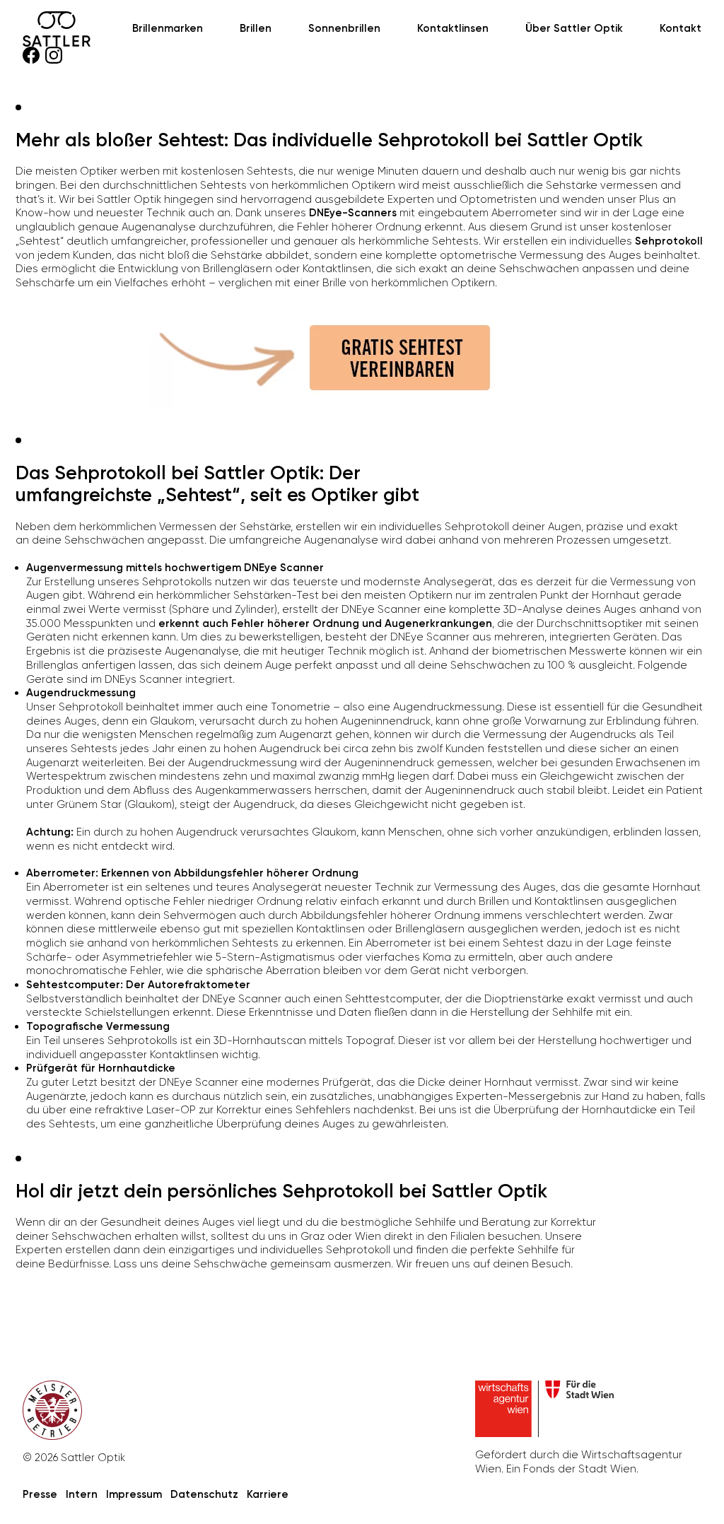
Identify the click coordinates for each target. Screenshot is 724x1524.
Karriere (267, 1494)
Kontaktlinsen (453, 28)
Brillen (256, 28)
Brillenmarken (167, 28)
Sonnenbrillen (344, 28)
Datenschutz (204, 1494)
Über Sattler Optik (574, 28)
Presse (40, 1494)
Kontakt (680, 28)
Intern (82, 1494)
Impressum (134, 1494)
